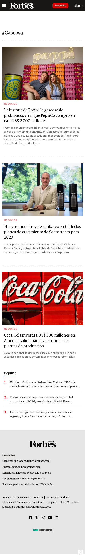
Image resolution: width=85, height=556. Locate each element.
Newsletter (23, 497)
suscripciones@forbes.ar (31, 479)
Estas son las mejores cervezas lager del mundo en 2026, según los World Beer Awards (41, 399)
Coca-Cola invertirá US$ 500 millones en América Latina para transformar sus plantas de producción (39, 340)
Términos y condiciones (30, 502)
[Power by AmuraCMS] (42, 529)
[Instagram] (43, 518)
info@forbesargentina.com (26, 467)
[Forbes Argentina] (22, 6)
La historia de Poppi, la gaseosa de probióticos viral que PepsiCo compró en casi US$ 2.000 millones (39, 115)
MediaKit (8, 497)
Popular (10, 373)
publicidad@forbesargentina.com (32, 461)
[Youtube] (50, 518)
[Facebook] (30, 518)
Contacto (38, 497)
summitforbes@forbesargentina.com (31, 473)
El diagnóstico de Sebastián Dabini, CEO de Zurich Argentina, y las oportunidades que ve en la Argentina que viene (44, 384)
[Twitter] (37, 518)
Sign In (78, 5)
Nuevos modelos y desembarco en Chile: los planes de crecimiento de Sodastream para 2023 (42, 232)
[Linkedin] (56, 518)
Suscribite (60, 5)
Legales (52, 502)
